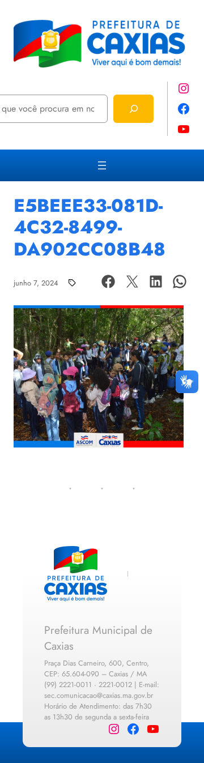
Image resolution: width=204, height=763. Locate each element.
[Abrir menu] (102, 165)
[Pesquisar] (133, 108)
